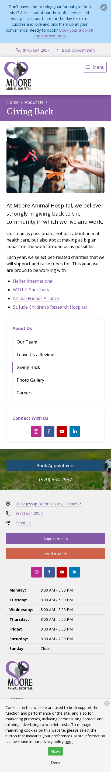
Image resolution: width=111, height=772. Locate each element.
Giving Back (28, 367)
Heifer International (33, 281)
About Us (34, 102)
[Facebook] (49, 431)
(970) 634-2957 (55, 479)
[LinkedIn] (75, 431)
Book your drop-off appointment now (63, 33)
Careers (25, 393)
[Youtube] (62, 431)
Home (12, 102)
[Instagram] (36, 431)
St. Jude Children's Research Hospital (50, 307)
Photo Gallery (30, 380)
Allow (55, 751)
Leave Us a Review (35, 355)
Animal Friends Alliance (36, 298)
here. (69, 741)
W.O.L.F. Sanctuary (31, 290)
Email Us (23, 522)
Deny (55, 762)
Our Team (27, 342)
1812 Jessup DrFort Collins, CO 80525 (49, 503)
